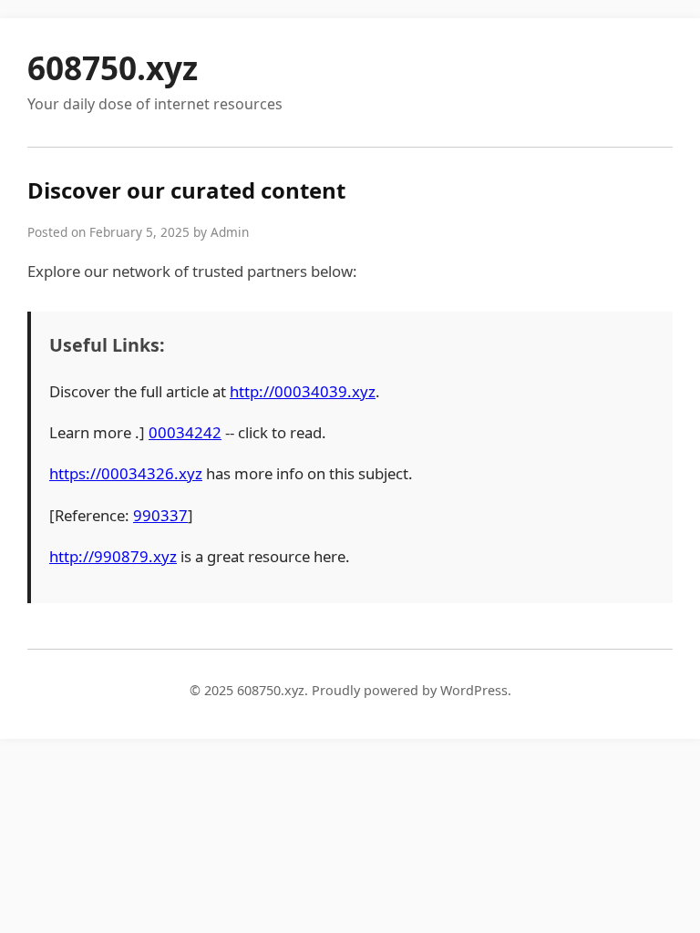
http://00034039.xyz (303, 391)
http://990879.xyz (113, 556)
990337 (160, 515)
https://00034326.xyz (125, 473)
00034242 (185, 432)
